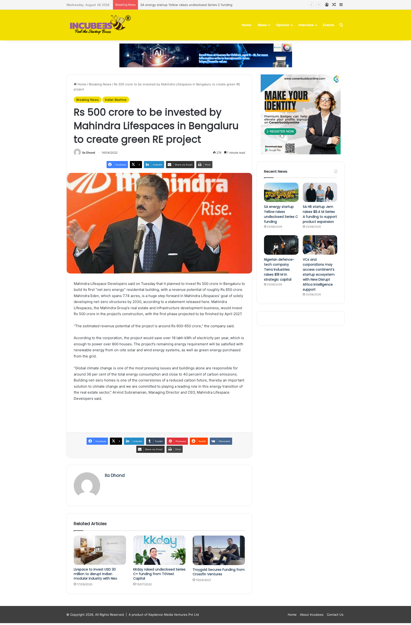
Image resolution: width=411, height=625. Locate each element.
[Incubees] (99, 25)
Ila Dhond (88, 152)
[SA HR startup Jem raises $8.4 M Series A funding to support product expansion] (320, 192)
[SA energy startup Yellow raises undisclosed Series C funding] (281, 192)
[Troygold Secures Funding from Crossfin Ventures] (219, 550)
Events (328, 25)
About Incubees (311, 614)
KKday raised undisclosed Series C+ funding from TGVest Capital (159, 574)
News (262, 25)
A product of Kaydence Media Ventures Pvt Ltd (164, 614)
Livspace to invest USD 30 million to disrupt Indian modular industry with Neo (95, 574)
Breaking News (100, 84)
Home (246, 25)
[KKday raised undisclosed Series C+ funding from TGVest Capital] (159, 550)
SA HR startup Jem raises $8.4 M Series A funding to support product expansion (320, 214)
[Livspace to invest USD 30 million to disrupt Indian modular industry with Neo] (100, 550)
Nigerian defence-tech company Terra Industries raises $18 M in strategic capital (279, 269)
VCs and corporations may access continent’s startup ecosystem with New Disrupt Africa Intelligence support (319, 274)
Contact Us (335, 614)
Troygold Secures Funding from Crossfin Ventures (219, 571)
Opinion (282, 25)
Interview (306, 25)
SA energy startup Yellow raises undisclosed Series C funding (186, 5)
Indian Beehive (116, 100)
